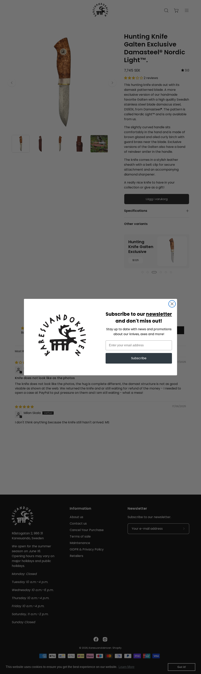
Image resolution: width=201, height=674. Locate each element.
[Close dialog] (172, 303)
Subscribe (138, 358)
